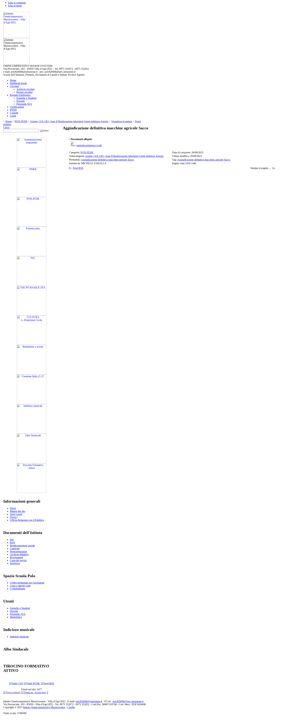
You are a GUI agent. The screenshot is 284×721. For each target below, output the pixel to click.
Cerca (6, 127)
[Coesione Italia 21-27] (31, 403)
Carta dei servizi (18, 560)
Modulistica (16, 617)
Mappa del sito (17, 511)
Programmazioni (18, 551)
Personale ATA (24, 104)
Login (13, 115)
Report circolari (24, 92)
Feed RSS (78, 168)
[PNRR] (31, 196)
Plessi (13, 508)
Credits (71, 707)
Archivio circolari (25, 89)
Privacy (14, 517)
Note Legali (16, 514)
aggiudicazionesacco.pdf (89, 145)
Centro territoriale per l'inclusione (27, 582)
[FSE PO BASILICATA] (31, 314)
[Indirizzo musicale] (31, 432)
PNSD (13, 109)
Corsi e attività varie (20, 585)
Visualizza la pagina (121, 121)
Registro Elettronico (20, 95)
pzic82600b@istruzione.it (89, 701)
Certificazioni (17, 107)
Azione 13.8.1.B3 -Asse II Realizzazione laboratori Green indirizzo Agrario (69, 121)
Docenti (20, 101)
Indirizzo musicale (19, 636)
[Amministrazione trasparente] (31, 166)
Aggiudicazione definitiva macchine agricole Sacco (107, 159)
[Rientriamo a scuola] (31, 373)
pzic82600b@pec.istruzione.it (128, 701)
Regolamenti (16, 557)
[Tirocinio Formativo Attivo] (31, 492)
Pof (11, 539)
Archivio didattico (19, 554)
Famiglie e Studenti (26, 98)
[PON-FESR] (31, 225)
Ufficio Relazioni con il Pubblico (27, 520)
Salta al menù (15, 5)
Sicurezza (15, 563)
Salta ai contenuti (17, 2)
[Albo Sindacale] (31, 462)
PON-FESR (21, 121)
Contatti (14, 112)
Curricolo (15, 548)
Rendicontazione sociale (22, 545)
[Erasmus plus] (31, 255)
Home (13, 80)
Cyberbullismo (17, 588)
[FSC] (31, 285)
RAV (12, 542)
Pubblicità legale (18, 83)
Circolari (14, 86)
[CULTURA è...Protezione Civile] (31, 344)
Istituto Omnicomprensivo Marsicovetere (44, 707)
